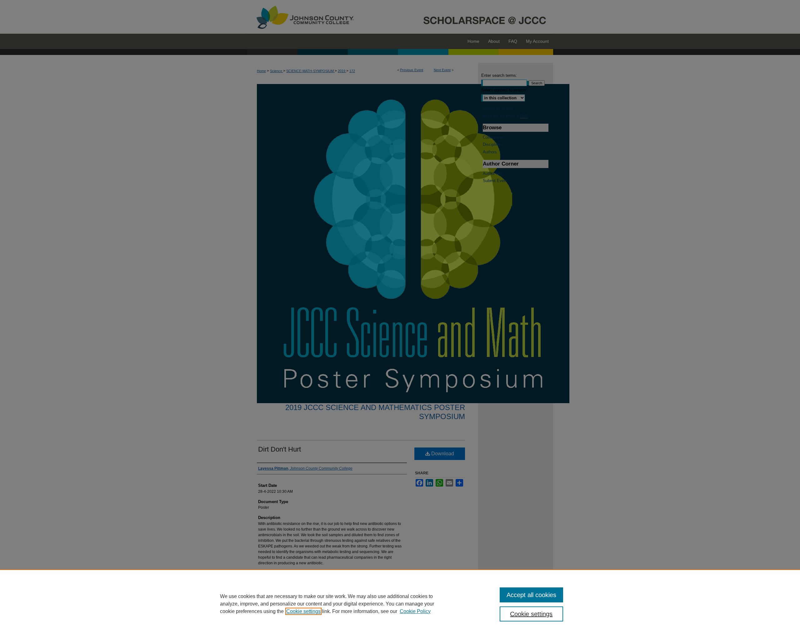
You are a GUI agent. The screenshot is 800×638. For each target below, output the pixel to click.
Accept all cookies (531, 594)
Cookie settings (303, 611)
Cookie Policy (415, 611)
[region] (400, 603)
